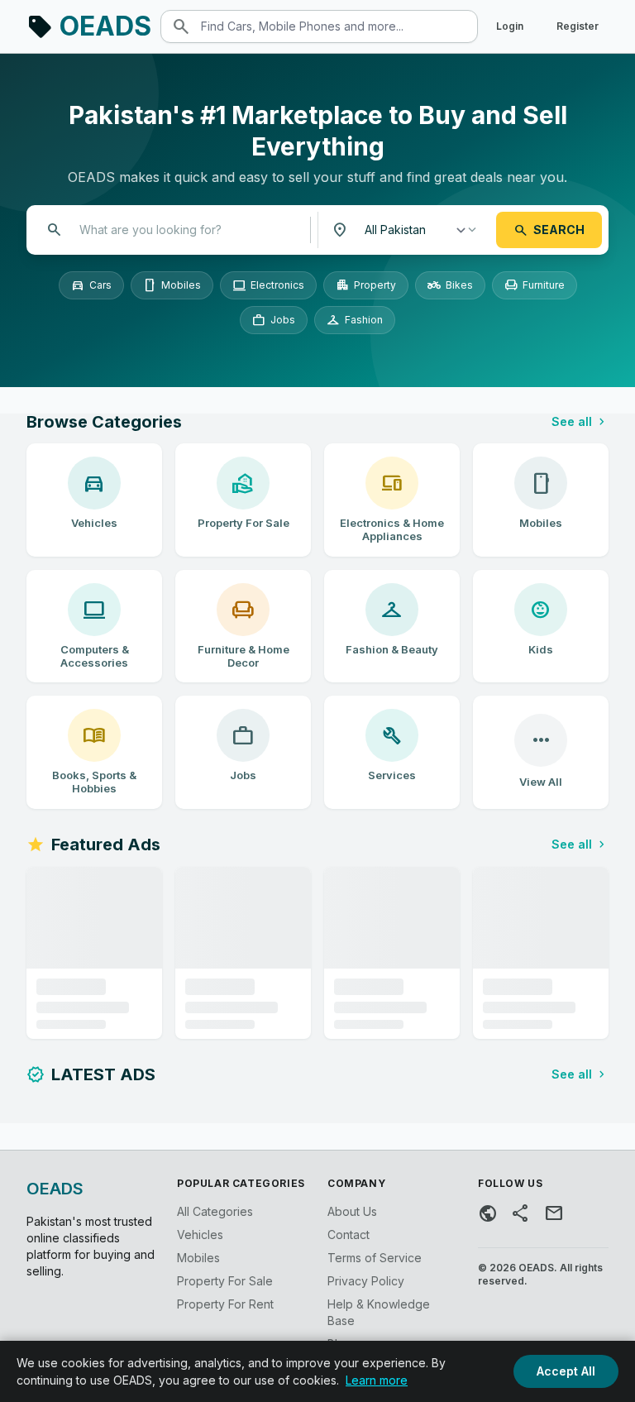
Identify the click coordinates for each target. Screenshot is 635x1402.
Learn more (377, 1380)
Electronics (268, 285)
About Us (352, 1211)
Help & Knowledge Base (378, 1312)
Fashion (355, 320)
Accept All (566, 1371)
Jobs (273, 320)
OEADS (88, 26)
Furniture (534, 285)
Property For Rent (225, 1304)
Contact (348, 1234)
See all (580, 422)
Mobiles (172, 285)
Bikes (450, 285)
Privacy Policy (365, 1281)
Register (577, 26)
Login (509, 26)
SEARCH (549, 230)
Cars (91, 285)
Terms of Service (374, 1258)
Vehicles (200, 1234)
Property (366, 285)
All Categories (215, 1211)
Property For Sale (225, 1281)
